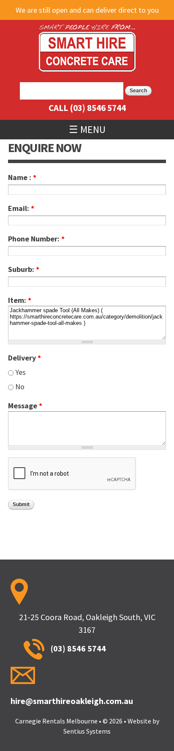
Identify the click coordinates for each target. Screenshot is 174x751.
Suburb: (23, 269)
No (19, 386)
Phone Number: (36, 239)
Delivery (24, 358)
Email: (21, 208)
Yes (20, 372)
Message (25, 405)
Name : (22, 177)
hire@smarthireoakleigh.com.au (72, 701)
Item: (19, 300)
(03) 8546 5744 (98, 108)
